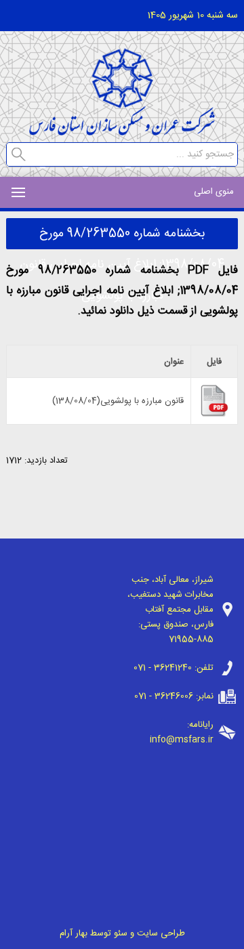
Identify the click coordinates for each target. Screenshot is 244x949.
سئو (120, 933)
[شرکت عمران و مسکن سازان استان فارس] (122, 132)
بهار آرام (73, 933)
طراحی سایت (161, 933)
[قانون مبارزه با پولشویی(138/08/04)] (214, 415)
